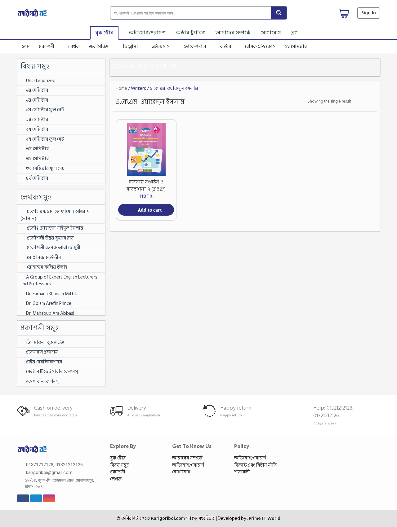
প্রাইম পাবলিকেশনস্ (44, 362)
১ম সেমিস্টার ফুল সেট (45, 110)
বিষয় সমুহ (119, 465)
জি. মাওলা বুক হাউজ (45, 342)
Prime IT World (264, 518)
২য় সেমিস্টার (296, 47)
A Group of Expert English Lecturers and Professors (58, 280)
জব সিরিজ (99, 47)
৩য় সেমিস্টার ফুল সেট (45, 168)
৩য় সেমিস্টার (37, 149)
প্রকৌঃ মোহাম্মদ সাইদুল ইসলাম (54, 228)
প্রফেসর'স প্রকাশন (42, 352)
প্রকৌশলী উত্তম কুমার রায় (50, 238)
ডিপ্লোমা (130, 47)
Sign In (368, 13)
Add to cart (150, 210)
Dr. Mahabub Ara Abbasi (50, 313)
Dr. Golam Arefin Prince (48, 303)
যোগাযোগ (271, 33)
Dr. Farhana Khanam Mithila (52, 294)
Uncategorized (41, 81)
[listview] (370, 101)
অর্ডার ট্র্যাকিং (190, 33)
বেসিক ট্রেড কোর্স (260, 47)
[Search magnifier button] (279, 13)
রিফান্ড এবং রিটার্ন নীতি (255, 465)
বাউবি (225, 47)
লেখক (74, 47)
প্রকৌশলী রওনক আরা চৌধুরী (53, 248)
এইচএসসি (161, 47)
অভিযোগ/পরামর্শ (147, 33)
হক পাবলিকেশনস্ (42, 381)
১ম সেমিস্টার (37, 90)
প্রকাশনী (46, 47)
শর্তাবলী (242, 472)
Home (121, 88)
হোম (26, 47)
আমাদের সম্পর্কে (232, 33)
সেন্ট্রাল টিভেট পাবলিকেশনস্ (52, 371)
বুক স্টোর (104, 33)
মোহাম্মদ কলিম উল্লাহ (47, 267)
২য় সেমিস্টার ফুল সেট (45, 139)
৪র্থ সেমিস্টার (37, 178)
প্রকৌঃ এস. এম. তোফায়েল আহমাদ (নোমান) (55, 215)
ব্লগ (294, 33)
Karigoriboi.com (167, 518)
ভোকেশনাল (195, 47)
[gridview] (362, 101)
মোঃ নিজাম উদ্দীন (43, 257)
